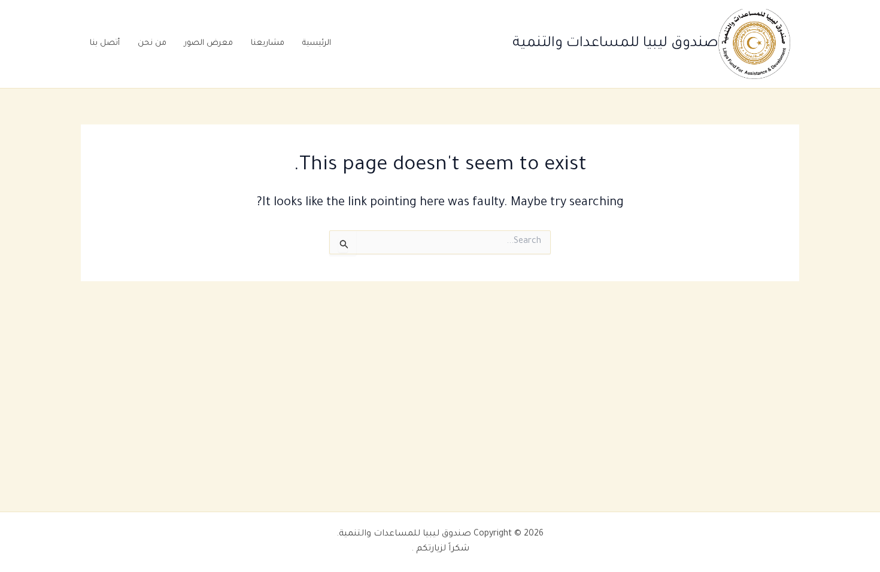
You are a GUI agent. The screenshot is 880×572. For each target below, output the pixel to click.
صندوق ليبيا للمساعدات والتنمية (615, 43)
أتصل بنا (105, 43)
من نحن (152, 43)
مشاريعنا (267, 43)
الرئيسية (316, 43)
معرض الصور (208, 43)
